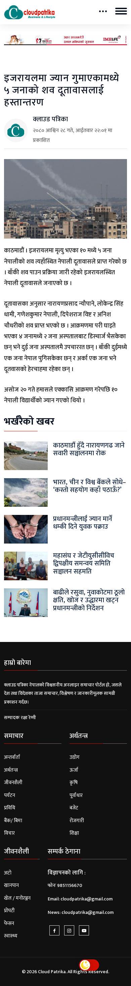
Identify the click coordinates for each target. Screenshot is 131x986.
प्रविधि (9, 808)
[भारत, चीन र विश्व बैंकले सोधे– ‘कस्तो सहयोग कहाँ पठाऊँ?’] (26, 492)
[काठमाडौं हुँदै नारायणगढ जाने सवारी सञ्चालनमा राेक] (26, 455)
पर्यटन (9, 795)
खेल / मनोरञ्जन (17, 898)
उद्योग (75, 757)
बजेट (74, 808)
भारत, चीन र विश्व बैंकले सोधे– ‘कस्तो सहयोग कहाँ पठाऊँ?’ (89, 486)
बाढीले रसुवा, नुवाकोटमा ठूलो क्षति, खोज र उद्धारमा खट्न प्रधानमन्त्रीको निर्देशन (89, 600)
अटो (7, 873)
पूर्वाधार (76, 795)
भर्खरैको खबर (29, 421)
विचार (9, 833)
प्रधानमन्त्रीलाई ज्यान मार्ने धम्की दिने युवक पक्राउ (82, 522)
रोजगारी (77, 820)
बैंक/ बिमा (13, 820)
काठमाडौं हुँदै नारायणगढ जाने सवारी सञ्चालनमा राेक (89, 449)
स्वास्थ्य (10, 936)
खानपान (11, 885)
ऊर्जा (74, 770)
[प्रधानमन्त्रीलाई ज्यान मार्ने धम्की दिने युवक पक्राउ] (26, 529)
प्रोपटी (9, 910)
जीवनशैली (13, 782)
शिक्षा (74, 833)
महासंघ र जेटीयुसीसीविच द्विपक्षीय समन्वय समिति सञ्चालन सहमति (83, 563)
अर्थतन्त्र (11, 770)
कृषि (74, 782)
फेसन (9, 923)
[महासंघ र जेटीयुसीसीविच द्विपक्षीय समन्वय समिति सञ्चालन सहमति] (26, 566)
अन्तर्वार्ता (12, 757)
